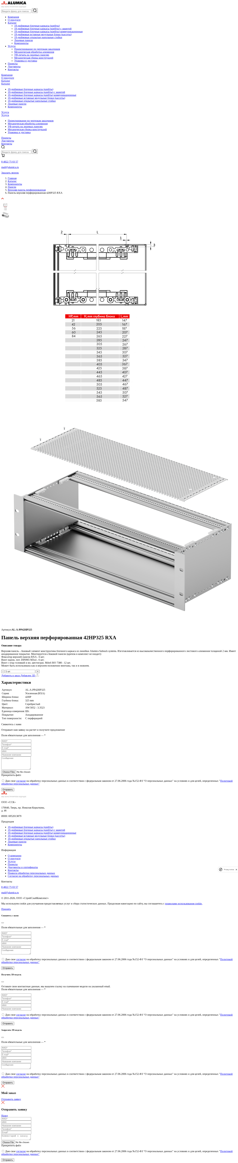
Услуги (12, 46)
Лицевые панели (23, 40)
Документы (14, 66)
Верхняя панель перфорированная (27, 190)
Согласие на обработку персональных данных (33, 876)
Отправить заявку (11, 1099)
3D (34, 675)
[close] (236, 869)
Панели (12, 187)
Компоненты (21, 43)
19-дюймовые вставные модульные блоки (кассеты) (43, 34)
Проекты (13, 63)
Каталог (12, 22)
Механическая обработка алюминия (34, 52)
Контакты (13, 69)
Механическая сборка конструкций (33, 57)
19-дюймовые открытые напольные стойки (38, 37)
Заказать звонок (10, 172)
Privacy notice (229, 869)
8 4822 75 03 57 (9, 161)
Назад (4, 1115)
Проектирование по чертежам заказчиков (37, 49)
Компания (13, 17)
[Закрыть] (2, 922)
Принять (6, 909)
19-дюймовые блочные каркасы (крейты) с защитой (43, 28)
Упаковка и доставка (25, 60)
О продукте (14, 19)
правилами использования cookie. (183, 903)
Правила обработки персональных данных (31, 873)
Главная (12, 178)
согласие (21, 780)
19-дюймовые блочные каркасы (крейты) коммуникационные (48, 31)
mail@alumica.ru (10, 167)
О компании (14, 855)
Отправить (8, 789)
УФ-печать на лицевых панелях (31, 54)
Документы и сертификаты (23, 867)
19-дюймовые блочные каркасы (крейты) (37, 25)
